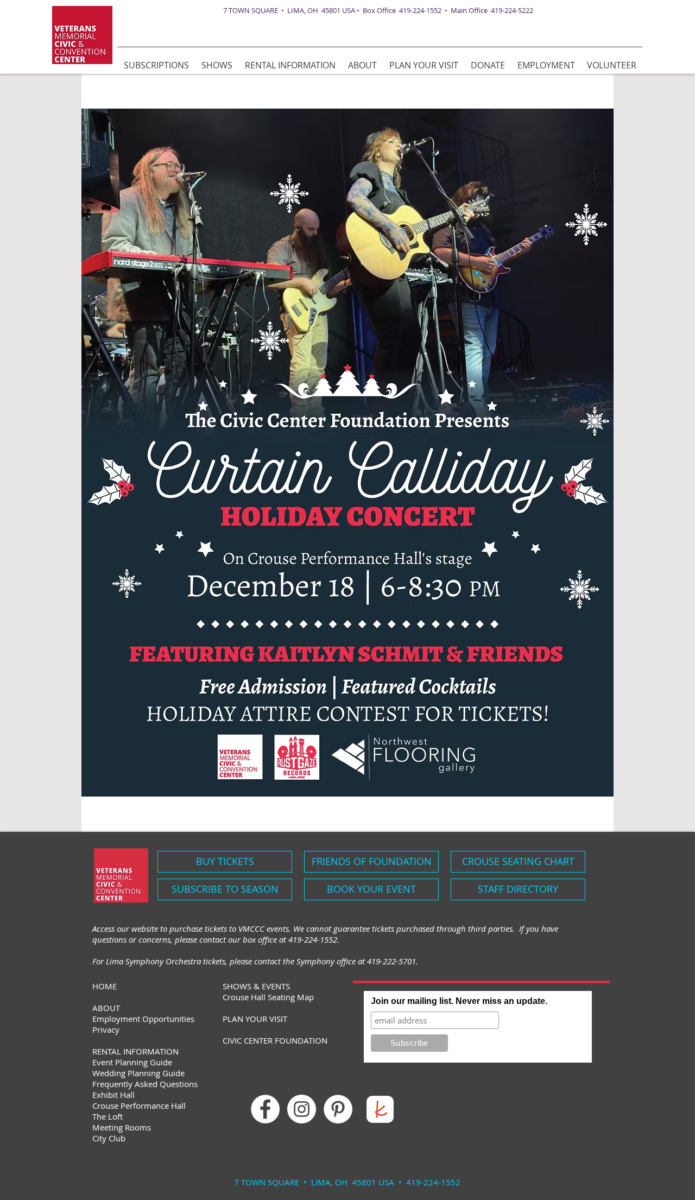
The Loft (107, 1116)
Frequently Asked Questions (145, 1083)
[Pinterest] (338, 1109)
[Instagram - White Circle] (301, 1109)
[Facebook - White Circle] (265, 1109)
